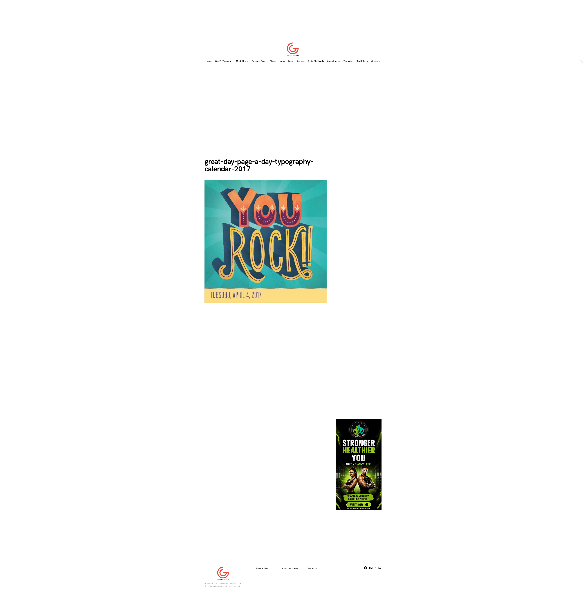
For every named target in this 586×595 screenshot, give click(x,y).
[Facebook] (365, 567)
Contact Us (312, 568)
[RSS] (379, 567)
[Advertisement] (293, 19)
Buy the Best (262, 568)
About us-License (290, 568)
